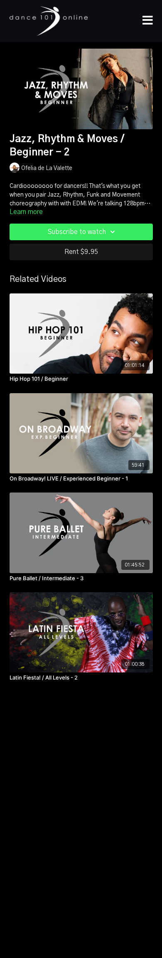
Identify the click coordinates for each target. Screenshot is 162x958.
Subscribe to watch (77, 232)
